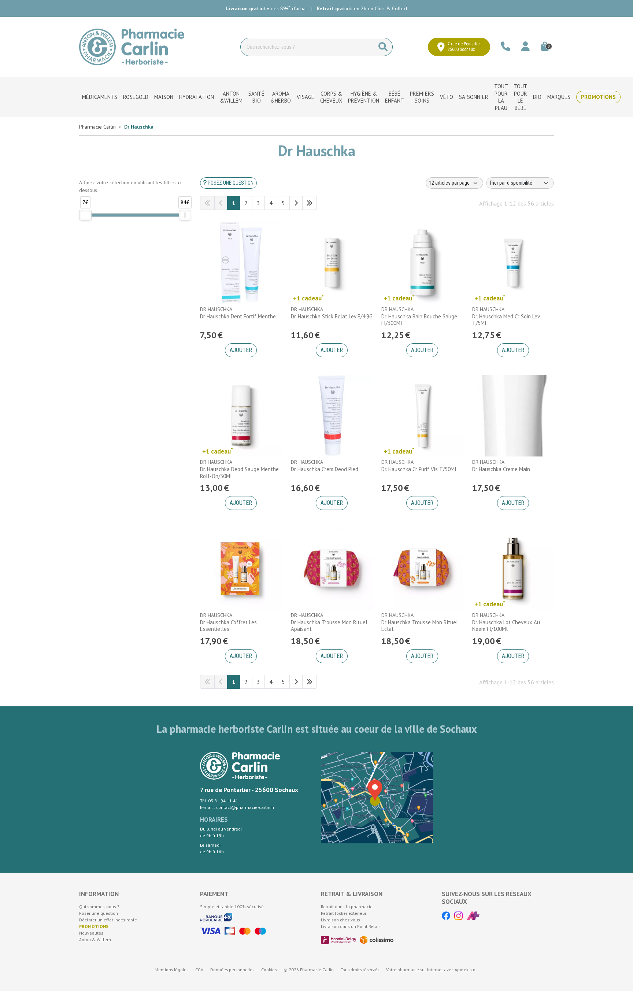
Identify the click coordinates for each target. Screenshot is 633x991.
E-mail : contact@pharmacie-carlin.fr (237, 807)
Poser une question (98, 913)
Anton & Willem (95, 939)
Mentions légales (171, 969)
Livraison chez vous (340, 919)
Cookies (269, 969)
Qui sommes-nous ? (99, 906)
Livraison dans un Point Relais (351, 926)
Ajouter (241, 350)
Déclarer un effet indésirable (108, 919)
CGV (199, 969)
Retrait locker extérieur (343, 913)
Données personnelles (232, 969)
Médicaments (99, 96)
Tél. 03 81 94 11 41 (219, 800)
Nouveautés (91, 933)
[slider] (85, 215)
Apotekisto (430, 969)
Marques (558, 96)
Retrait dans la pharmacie (347, 906)
